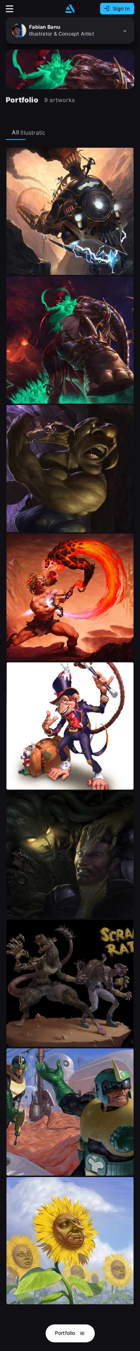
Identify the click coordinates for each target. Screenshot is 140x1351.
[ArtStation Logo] (70, 8)
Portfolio (66, 1333)
